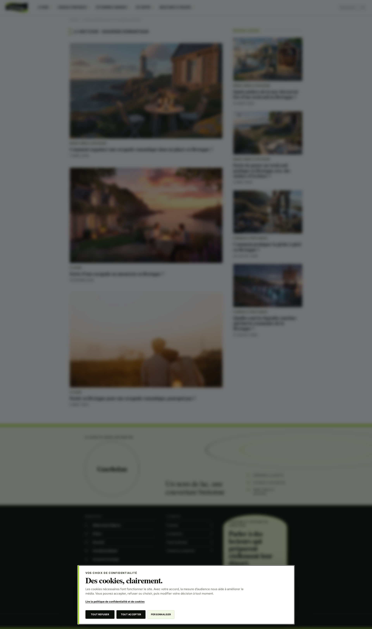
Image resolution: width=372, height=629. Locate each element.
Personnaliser (161, 614)
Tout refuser (100, 614)
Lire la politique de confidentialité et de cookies (115, 601)
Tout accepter (131, 614)
